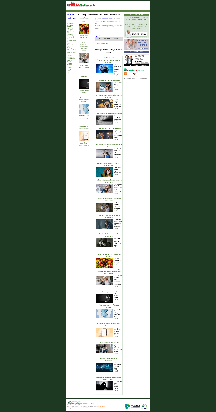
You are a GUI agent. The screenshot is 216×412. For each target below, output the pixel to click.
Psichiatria (69, 63)
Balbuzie (69, 26)
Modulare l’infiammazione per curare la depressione (109, 181)
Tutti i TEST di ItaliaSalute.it (136, 52)
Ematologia (70, 34)
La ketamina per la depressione (84, 75)
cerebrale (102, 40)
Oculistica (69, 55)
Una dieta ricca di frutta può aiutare (84, 36)
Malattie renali (70, 51)
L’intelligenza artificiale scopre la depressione (109, 216)
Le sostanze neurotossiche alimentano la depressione (109, 96)
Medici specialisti (136, 28)
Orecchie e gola (71, 58)
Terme (145, 24)
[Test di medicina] (136, 50)
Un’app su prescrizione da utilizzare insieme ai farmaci (84, 144)
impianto (97, 40)
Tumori (69, 69)
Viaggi (68, 72)
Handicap (69, 48)
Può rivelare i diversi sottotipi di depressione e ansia (84, 117)
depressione (116, 38)
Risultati (145, 63)
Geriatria (69, 43)
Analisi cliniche (71, 23)
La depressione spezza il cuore (109, 342)
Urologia (69, 71)
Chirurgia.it (70, 29)
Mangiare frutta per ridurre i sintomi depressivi (84, 19)
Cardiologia (70, 28)
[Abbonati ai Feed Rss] (128, 75)
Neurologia (70, 54)
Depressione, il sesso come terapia (109, 80)
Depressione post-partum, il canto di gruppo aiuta (109, 199)
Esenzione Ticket (141, 26)
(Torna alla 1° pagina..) (107, 18)
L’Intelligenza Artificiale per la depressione (109, 359)
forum (119, 49)
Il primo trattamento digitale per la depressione (84, 126)
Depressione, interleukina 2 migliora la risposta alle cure (108, 378)
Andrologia (70, 25)
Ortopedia (69, 60)
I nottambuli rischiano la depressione (109, 128)
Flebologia (69, 39)
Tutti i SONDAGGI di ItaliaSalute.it (139, 65)
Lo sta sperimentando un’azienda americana (99, 14)
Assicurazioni (139, 24)
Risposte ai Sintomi (137, 19)
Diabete (69, 33)
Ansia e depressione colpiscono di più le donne (109, 145)
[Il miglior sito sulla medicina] (137, 75)
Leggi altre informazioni (101, 36)
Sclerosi (69, 66)
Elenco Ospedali (134, 22)
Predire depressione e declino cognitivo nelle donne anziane (83, 46)
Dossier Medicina (137, 21)
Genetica (69, 42)
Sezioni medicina (71, 16)
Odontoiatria (70, 57)
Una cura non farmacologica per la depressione (108, 61)
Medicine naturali (71, 52)
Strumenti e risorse (136, 15)
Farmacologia (70, 37)
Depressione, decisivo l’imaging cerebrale (84, 99)
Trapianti (69, 67)
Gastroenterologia (71, 40)
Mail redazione (101, 406)
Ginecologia (70, 45)
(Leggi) (116, 75)
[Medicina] (86, 34)
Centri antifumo (131, 26)
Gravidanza (70, 46)
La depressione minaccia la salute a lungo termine (108, 164)
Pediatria (69, 61)
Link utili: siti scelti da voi (133, 17)
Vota (138, 63)
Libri (132, 24)
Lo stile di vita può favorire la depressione (108, 235)
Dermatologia (70, 31)
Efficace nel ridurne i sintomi (84, 91)
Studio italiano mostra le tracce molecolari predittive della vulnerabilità (84, 66)
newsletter (106, 51)
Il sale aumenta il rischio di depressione (109, 113)
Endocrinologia (71, 36)
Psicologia (69, 64)
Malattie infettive (71, 49)
